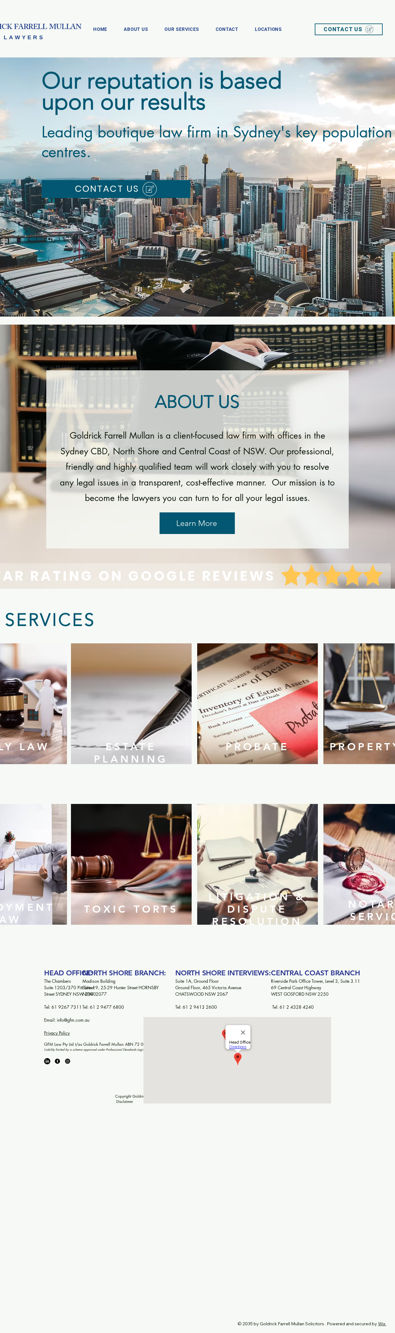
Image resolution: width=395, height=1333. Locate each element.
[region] (131, 716)
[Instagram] (67, 1061)
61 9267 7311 (67, 1007)
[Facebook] (57, 1061)
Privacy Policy (57, 1033)
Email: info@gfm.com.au (67, 1020)
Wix (381, 1324)
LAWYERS (24, 37)
